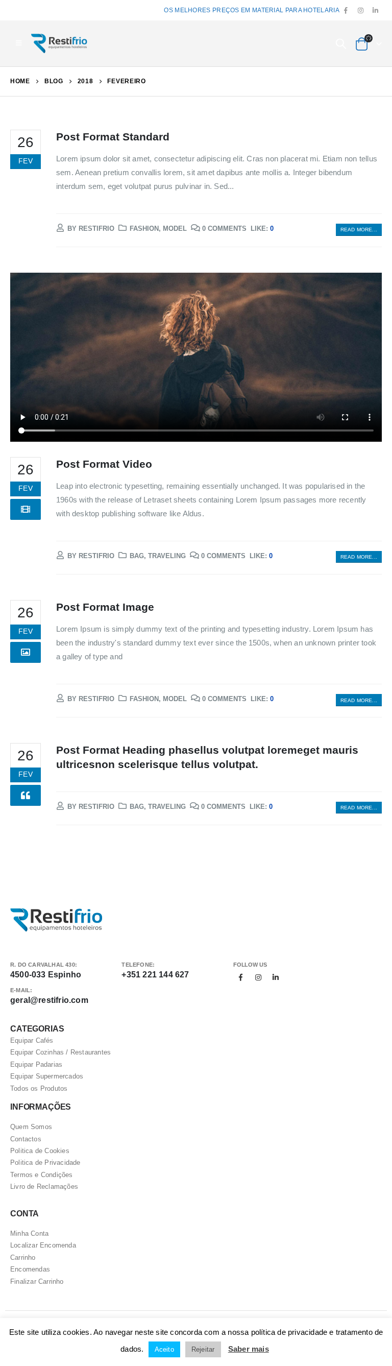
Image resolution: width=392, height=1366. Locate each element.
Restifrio (96, 228)
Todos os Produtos (38, 1088)
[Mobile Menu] (18, 43)
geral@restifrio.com (49, 1000)
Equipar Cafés (32, 1040)
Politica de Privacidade (45, 1162)
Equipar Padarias (36, 1064)
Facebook (241, 977)
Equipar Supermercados (46, 1076)
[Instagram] (361, 10)
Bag (137, 556)
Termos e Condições (41, 1175)
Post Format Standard (112, 136)
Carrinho (23, 1257)
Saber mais (248, 1349)
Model (175, 228)
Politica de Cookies (39, 1151)
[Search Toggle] (341, 43)
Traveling (167, 556)
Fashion (144, 228)
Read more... (358, 229)
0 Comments (224, 228)
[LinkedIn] (375, 10)
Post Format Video (104, 464)
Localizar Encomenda (43, 1245)
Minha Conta (29, 1233)
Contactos (25, 1139)
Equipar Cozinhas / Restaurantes (60, 1052)
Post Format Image (105, 607)
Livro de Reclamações (44, 1186)
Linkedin (275, 977)
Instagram (258, 977)
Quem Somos (31, 1127)
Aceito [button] (164, 1349)
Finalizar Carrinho (37, 1281)
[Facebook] (346, 10)
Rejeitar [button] (203, 1349)
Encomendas (30, 1269)
